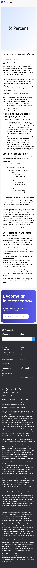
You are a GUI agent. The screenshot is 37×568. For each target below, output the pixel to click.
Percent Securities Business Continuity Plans (13, 405)
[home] (7, 2)
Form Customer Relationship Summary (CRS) (13, 402)
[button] (35, 2)
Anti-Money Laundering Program (10, 399)
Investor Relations (10, 274)
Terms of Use (5, 393)
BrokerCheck (24, 399)
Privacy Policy (14, 393)
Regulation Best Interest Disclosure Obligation (14, 407)
